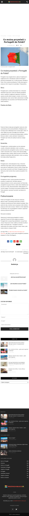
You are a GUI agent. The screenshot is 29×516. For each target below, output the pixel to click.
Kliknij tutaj (3, 233)
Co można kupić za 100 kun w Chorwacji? (21, 252)
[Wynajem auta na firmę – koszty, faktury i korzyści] (4, 370)
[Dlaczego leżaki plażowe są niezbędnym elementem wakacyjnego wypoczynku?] (4, 364)
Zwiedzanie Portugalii (5, 467)
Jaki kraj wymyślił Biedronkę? (18, 277)
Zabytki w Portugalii (5, 469)
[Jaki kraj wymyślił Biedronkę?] (4, 278)
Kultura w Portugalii (5, 465)
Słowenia (3, 463)
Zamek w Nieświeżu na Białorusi (14, 451)
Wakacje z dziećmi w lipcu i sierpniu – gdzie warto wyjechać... (17, 356)
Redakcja (14, 264)
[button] (27, 2)
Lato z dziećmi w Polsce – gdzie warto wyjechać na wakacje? (18, 350)
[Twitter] (16, 509)
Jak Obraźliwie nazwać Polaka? (18, 283)
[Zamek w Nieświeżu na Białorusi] (4, 452)
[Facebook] (12, 509)
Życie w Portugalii (4, 461)
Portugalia (3, 471)
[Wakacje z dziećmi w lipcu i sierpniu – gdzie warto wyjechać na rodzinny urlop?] (4, 357)
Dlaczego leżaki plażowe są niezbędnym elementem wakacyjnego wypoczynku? (16, 363)
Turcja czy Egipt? (11, 438)
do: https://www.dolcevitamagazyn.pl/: (16, 231)
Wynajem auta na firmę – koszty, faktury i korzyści (16, 369)
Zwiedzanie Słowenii (5, 473)
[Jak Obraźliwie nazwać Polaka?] (4, 285)
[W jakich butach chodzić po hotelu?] (4, 291)
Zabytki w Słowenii (5, 475)
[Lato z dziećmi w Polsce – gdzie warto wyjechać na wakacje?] (4, 351)
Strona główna (3, 35)
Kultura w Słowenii (5, 477)
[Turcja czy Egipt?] (4, 439)
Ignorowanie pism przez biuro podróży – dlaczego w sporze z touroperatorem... (16, 343)
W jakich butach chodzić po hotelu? (18, 290)
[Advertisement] (14, 19)
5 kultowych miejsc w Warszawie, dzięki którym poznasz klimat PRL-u (18, 445)
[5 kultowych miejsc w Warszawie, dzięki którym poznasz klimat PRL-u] (4, 446)
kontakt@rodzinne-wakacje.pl (19, 500)
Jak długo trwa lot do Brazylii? (7, 251)
